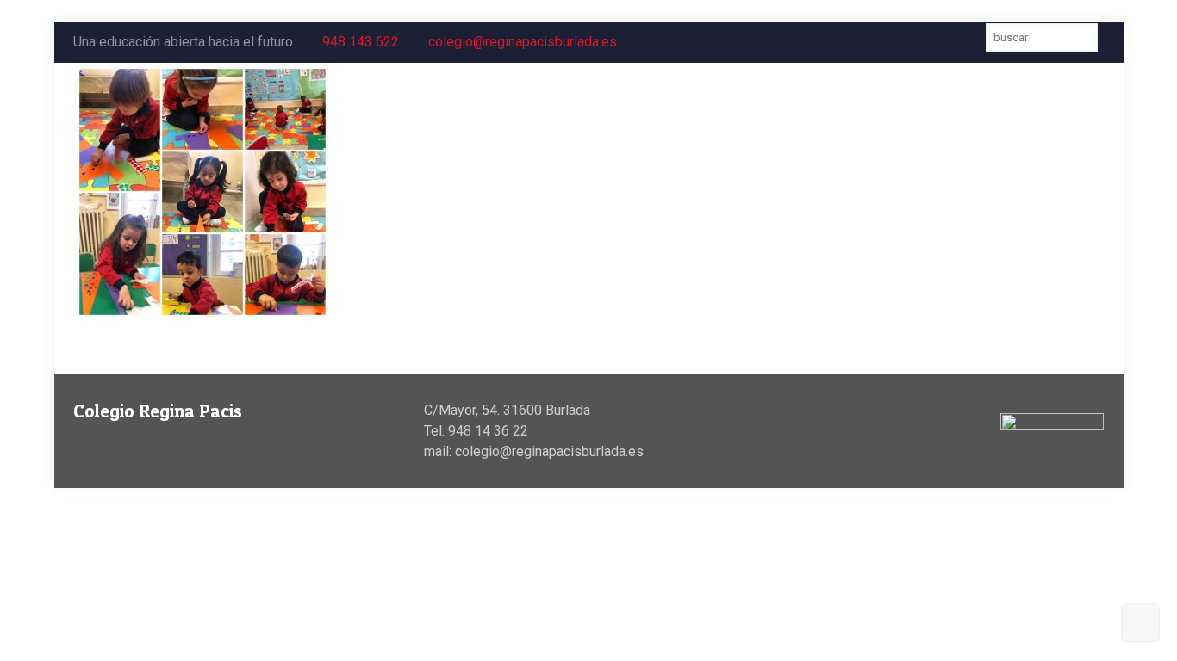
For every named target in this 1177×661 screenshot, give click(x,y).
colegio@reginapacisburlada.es (522, 42)
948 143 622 (360, 42)
